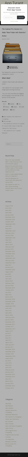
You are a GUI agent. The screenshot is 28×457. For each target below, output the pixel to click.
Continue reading (14, 21)
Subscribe (21, 17)
